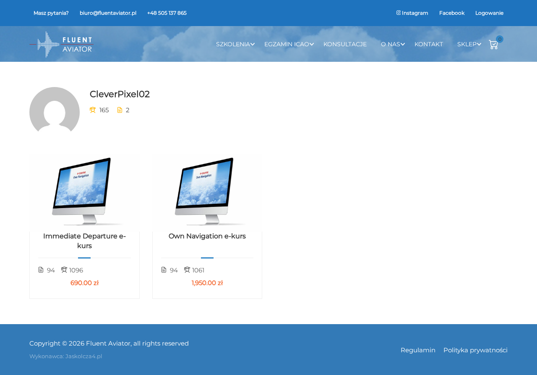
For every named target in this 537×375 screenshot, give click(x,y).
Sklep (467, 44)
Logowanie (489, 13)
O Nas (390, 44)
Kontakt (428, 44)
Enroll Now (84, 193)
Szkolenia (233, 44)
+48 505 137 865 (167, 13)
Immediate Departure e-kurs (84, 240)
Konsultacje (345, 44)
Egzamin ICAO (286, 44)
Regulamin (418, 350)
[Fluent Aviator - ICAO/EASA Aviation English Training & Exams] (61, 44)
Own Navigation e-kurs (207, 236)
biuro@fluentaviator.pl (108, 13)
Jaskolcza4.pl (83, 356)
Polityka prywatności (475, 350)
